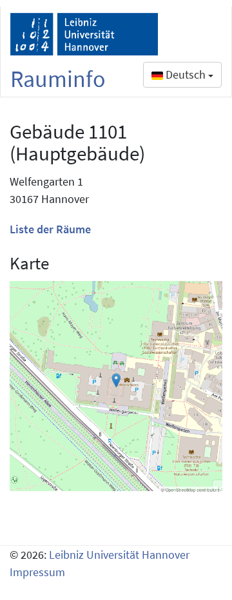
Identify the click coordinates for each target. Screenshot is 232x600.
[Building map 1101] (116, 387)
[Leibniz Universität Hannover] (84, 34)
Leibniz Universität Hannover (119, 554)
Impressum (37, 572)
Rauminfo (58, 78)
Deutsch (185, 74)
